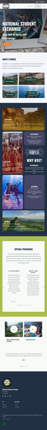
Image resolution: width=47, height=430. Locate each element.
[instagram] (8, 396)
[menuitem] (37, 1)
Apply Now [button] (38, 6)
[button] (3, 287)
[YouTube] (3, 396)
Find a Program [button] (7, 44)
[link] (33, 285)
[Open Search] (32, 6)
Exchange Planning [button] (31, 93)
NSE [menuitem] (3, 401)
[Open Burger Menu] (44, 6)
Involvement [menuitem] (17, 401)
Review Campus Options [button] (31, 79)
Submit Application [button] (10, 94)
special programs (26, 260)
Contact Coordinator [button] (10, 81)
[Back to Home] (5, 6)
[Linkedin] (5, 396)
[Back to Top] (4, 424)
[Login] (28, 6)
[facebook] (10, 396)
